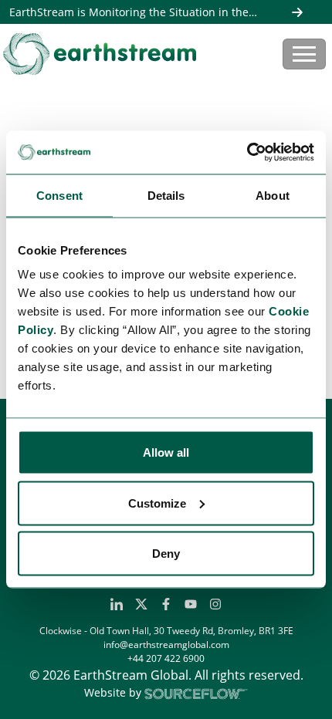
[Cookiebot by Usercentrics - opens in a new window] (246, 153)
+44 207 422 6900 (166, 658)
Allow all (166, 452)
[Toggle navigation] (304, 54)
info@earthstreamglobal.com (166, 644)
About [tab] (273, 194)
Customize (157, 502)
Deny (166, 553)
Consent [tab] (59, 194)
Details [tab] (166, 194)
